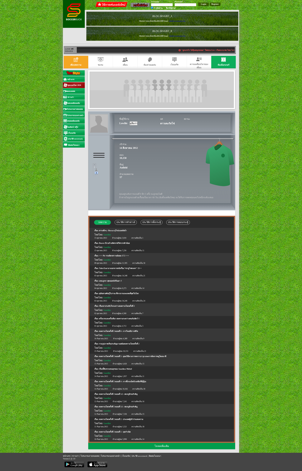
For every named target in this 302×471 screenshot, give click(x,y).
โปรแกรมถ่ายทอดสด (90, 456)
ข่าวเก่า (75, 456)
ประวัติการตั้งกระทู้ (151, 222)
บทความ (102, 222)
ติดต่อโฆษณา (155, 456)
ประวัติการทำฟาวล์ (125, 222)
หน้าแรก (66, 456)
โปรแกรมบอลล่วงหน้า (110, 456)
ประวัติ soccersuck (139, 456)
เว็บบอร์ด (126, 456)
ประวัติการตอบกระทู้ (178, 222)
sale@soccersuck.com (177, 21)
